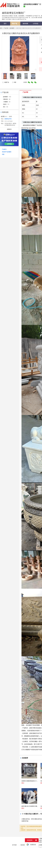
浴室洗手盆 (24, 821)
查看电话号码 (8, 119)
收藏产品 (6, 82)
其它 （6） (6, 107)
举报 (15, 82)
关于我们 (14, 845)
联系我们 (23, 845)
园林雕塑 (12, 28)
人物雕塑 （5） (7, 102)
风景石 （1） (6, 104)
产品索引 (4, 149)
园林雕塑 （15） (7, 97)
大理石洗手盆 (25, 819)
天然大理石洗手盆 (36, 819)
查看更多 (9, 129)
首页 (1, 28)
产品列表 (6, 28)
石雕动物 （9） (7, 99)
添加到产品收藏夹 (6, 152)
